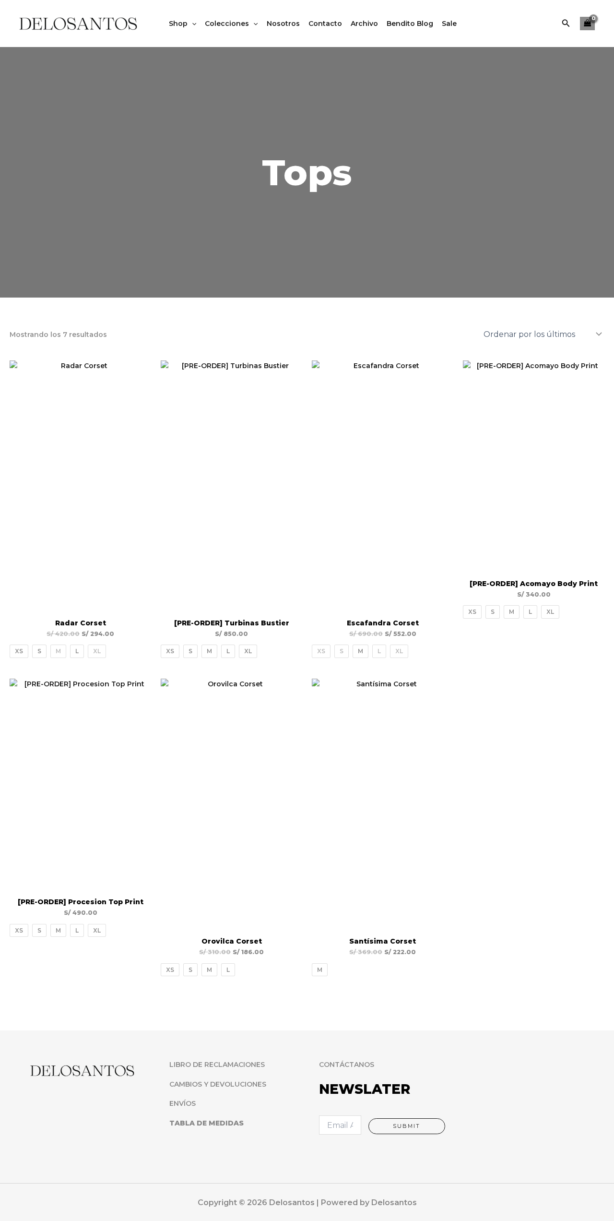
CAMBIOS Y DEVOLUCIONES (217, 1084)
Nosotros (283, 23)
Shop (178, 23)
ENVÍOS (182, 1103)
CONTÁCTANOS (346, 1064)
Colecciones (227, 23)
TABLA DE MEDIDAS (206, 1123)
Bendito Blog (410, 23)
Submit (406, 1126)
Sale (449, 23)
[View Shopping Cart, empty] (587, 24)
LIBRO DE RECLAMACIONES (217, 1064)
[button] (566, 23)
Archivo (364, 23)
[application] (192, 23)
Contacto (325, 23)
